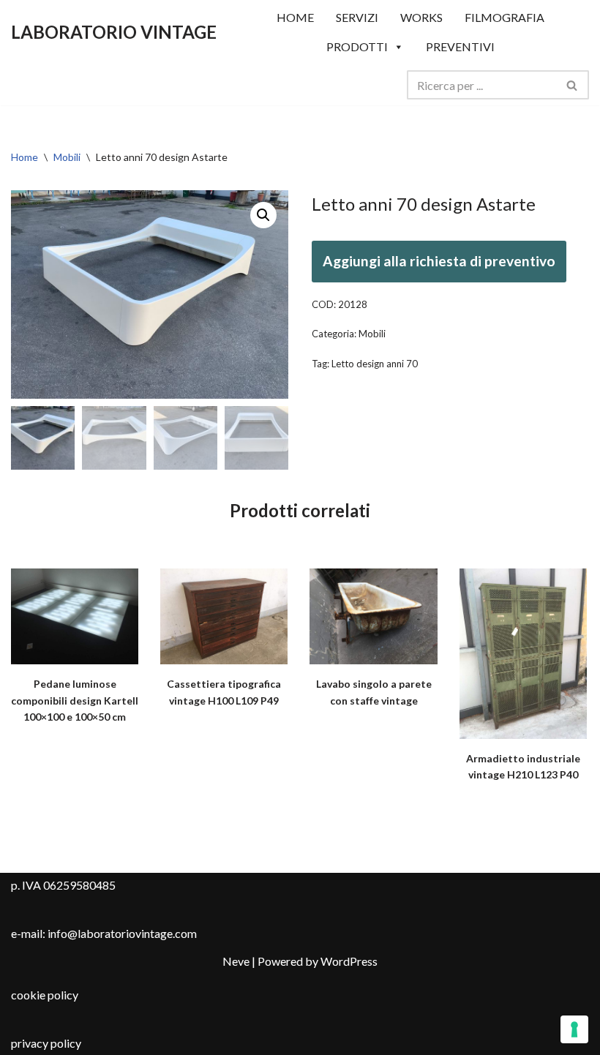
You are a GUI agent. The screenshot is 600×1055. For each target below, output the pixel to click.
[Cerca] (572, 85)
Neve (236, 961)
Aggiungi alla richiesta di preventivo (439, 260)
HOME (295, 17)
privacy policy (46, 1043)
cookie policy (44, 995)
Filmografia (504, 17)
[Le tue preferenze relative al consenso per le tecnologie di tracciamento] (574, 1029)
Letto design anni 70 (374, 363)
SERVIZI (357, 17)
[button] (263, 215)
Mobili (66, 157)
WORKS (421, 17)
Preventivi (460, 46)
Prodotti (357, 46)
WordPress (349, 961)
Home (24, 157)
